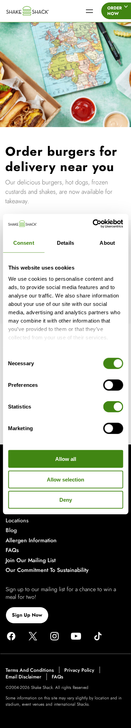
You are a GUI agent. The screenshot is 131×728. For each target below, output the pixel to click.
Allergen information (31, 540)
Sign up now (27, 614)
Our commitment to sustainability (47, 570)
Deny (65, 500)
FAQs (12, 550)
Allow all (65, 459)
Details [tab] (65, 243)
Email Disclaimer (23, 677)
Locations (17, 520)
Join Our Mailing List (31, 560)
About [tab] (107, 243)
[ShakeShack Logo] (38, 10)
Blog (11, 530)
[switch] (113, 385)
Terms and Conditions (30, 670)
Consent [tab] (23, 243)
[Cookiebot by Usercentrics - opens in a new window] (93, 223)
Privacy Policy (79, 670)
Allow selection (65, 479)
